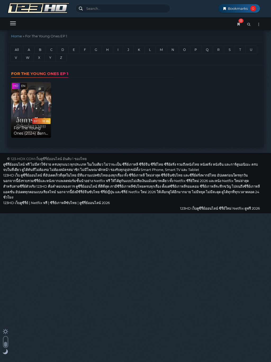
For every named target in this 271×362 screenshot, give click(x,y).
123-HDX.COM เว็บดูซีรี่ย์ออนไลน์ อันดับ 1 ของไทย (49, 159)
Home (16, 36)
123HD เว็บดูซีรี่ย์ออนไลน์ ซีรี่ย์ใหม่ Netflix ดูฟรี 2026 (39, 7)
